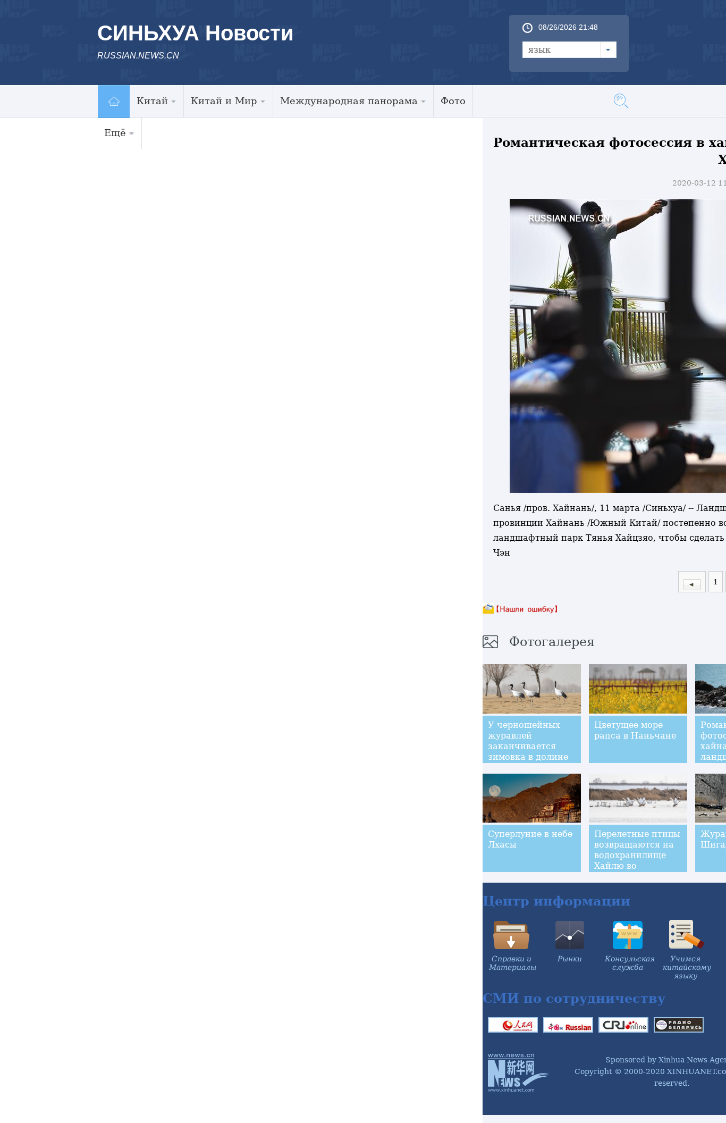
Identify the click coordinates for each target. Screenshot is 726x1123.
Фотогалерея (552, 641)
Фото (453, 100)
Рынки (570, 958)
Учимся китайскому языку (687, 967)
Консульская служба (630, 962)
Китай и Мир (224, 100)
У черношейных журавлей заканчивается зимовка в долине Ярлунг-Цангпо (528, 746)
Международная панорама (349, 100)
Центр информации (556, 901)
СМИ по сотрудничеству (574, 998)
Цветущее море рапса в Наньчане (635, 730)
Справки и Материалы (512, 962)
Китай (152, 100)
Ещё (115, 132)
